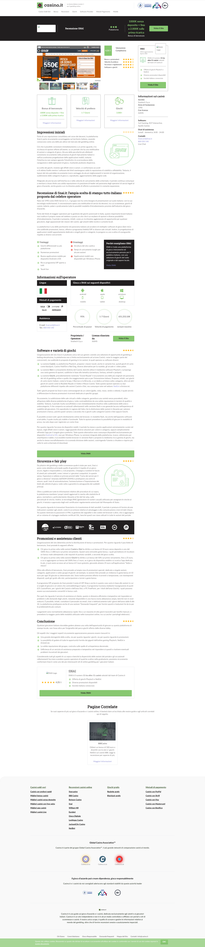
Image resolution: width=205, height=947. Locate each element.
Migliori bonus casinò (39, 796)
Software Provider (86, 12)
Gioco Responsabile (89, 936)
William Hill (74, 808)
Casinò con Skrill (153, 796)
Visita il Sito (159, 28)
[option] (69, 63)
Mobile (115, 12)
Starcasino (73, 792)
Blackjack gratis (114, 796)
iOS (56, 435)
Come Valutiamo (73, 936)
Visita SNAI (111, 265)
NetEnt (116, 386)
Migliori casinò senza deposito (43, 800)
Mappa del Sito (122, 936)
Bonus (56, 12)
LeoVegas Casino (76, 820)
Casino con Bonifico (154, 808)
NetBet (72, 828)
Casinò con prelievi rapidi (41, 792)
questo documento (42, 944)
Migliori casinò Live (38, 812)
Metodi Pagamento (103, 12)
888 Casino (73, 796)
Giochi (74, 12)
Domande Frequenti (106, 936)
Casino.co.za (102, 864)
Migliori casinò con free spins (42, 804)
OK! (164, 942)
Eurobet (72, 812)
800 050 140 (143, 141)
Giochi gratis (113, 787)
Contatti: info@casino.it (139, 936)
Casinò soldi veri (38, 787)
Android (49, 435)
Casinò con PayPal (153, 792)
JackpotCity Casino (77, 824)
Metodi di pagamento (156, 787)
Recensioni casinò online (80, 787)
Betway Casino (75, 800)
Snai (70, 804)
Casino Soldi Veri (45, 12)
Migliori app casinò (38, 808)
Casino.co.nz (85, 864)
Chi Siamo (61, 936)
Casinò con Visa (152, 800)
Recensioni (65, 12)
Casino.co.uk (119, 864)
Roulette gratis (113, 792)
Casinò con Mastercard (155, 804)
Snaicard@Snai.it (145, 139)
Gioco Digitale (75, 816)
